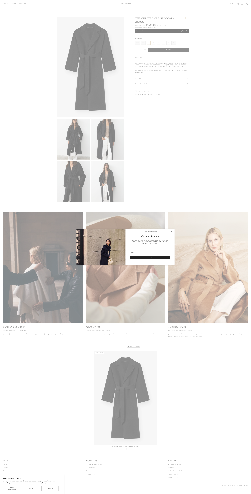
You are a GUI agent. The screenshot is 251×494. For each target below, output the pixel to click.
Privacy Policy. (42, 483)
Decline (50, 488)
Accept (30, 488)
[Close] (172, 231)
